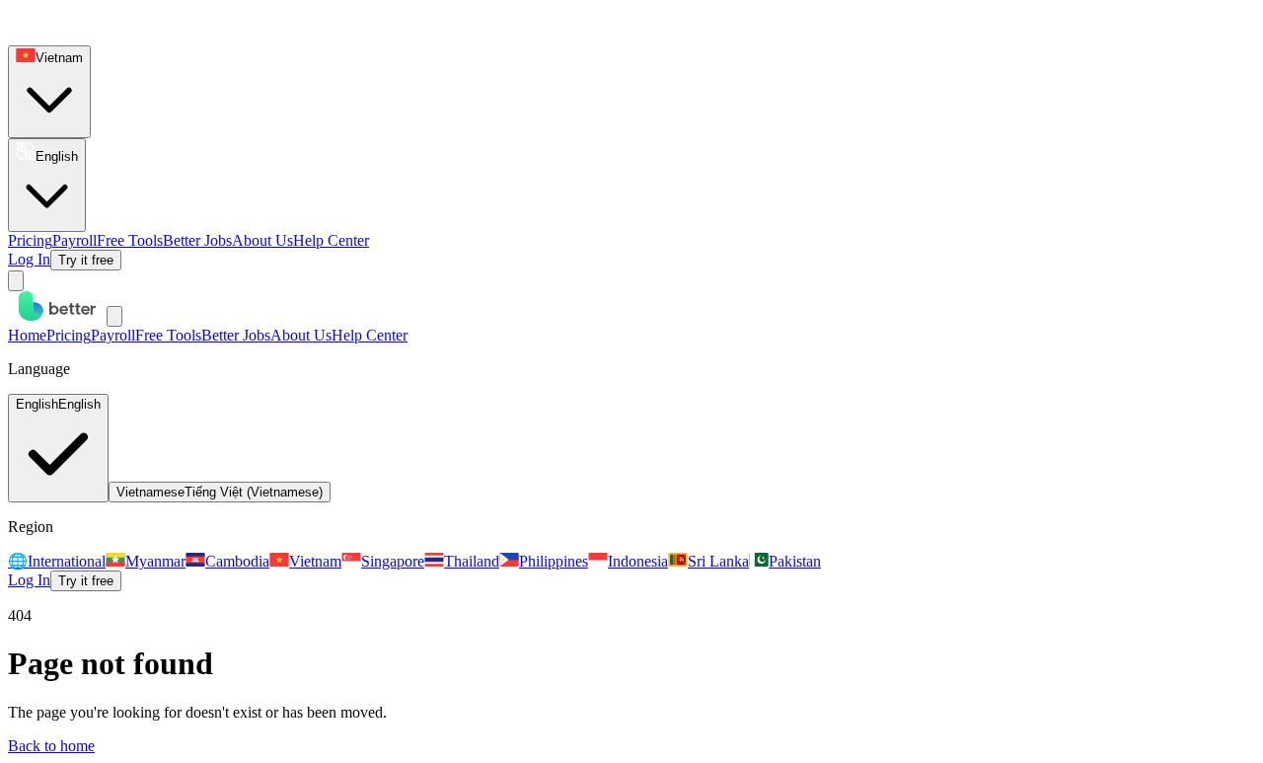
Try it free (85, 260)
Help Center (331, 240)
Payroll (74, 240)
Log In (29, 259)
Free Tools (130, 240)
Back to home (51, 745)
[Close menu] (114, 316)
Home (27, 335)
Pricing (30, 240)
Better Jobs (197, 240)
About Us (262, 240)
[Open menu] (16, 280)
